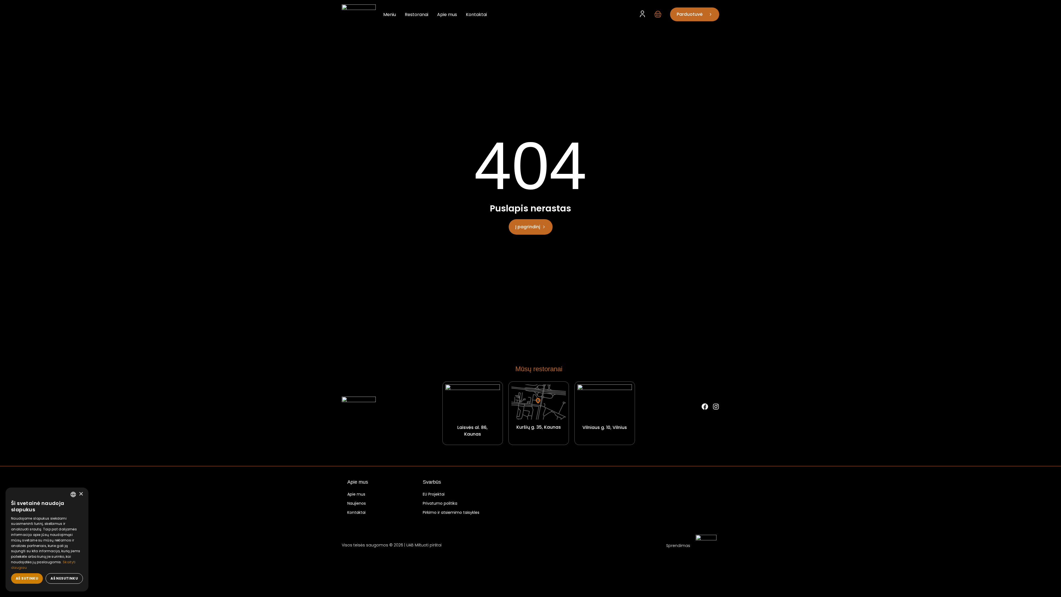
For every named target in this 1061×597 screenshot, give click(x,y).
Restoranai (416, 14)
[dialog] (47, 539)
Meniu (389, 14)
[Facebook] (705, 406)
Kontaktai (476, 14)
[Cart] (658, 14)
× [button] (81, 494)
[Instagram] (716, 406)
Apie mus (447, 14)
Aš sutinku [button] (27, 578)
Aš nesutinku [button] (64, 578)
